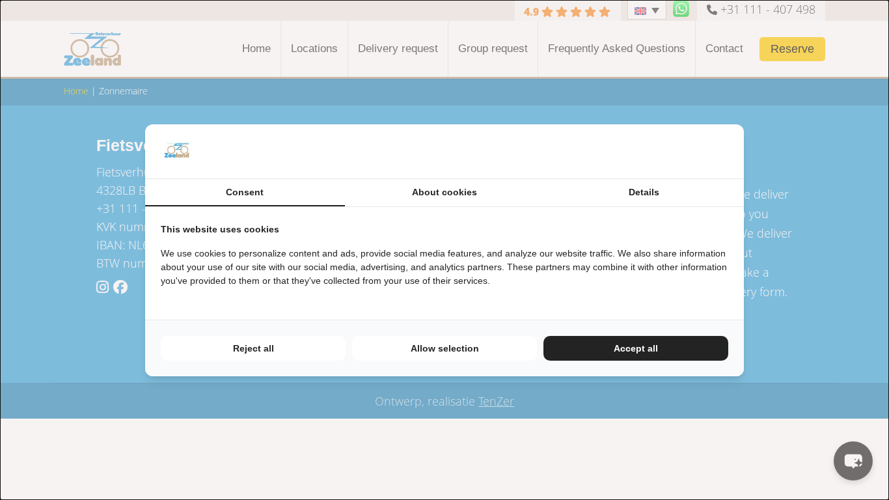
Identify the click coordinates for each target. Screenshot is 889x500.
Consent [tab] (245, 192)
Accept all (636, 348)
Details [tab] (644, 192)
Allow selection (445, 348)
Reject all (253, 348)
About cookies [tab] (444, 192)
